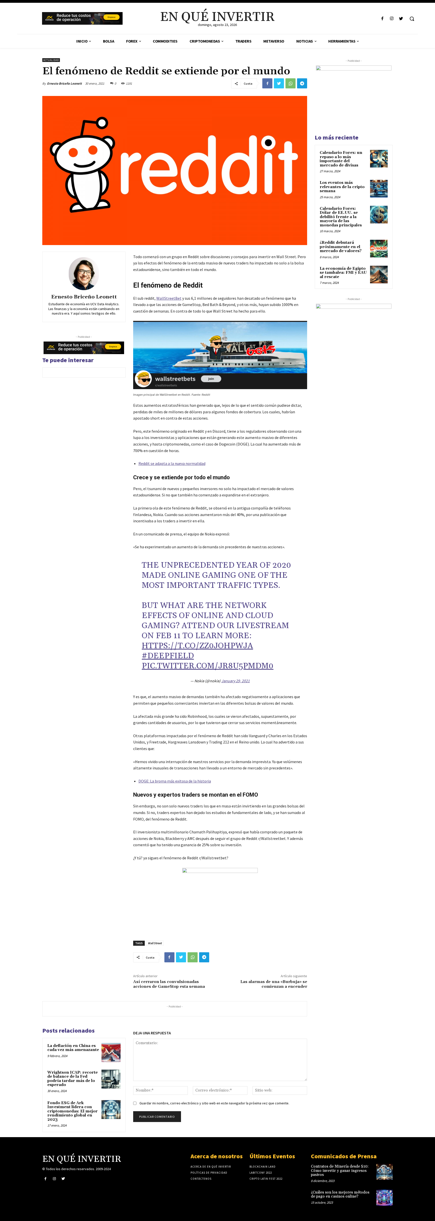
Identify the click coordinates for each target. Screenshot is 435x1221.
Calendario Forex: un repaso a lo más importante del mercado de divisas (341, 159)
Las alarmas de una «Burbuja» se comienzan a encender (273, 984)
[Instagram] (391, 18)
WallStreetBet (169, 298)
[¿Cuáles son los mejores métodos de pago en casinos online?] (384, 1198)
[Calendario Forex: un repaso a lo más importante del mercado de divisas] (379, 158)
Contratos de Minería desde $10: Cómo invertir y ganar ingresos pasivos (340, 1170)
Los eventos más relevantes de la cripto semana (342, 186)
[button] (412, 19)
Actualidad (51, 60)
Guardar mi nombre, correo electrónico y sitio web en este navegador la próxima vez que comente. (214, 1103)
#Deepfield (168, 656)
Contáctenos (201, 1178)
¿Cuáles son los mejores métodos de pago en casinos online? (340, 1194)
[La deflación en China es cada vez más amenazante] (111, 1052)
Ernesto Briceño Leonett (64, 83)
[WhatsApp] (290, 83)
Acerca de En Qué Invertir (211, 1166)
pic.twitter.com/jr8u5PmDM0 (207, 666)
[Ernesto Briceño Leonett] (84, 273)
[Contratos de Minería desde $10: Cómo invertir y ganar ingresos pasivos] (384, 1172)
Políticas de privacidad (209, 1172)
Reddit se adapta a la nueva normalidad (171, 463)
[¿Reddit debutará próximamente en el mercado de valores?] (379, 248)
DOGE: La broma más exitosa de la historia (174, 781)
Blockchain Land (262, 1166)
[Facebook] (382, 18)
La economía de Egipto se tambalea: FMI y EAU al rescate (343, 272)
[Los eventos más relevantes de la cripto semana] (379, 188)
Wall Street (155, 943)
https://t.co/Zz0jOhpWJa (197, 646)
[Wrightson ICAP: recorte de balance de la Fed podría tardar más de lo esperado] (111, 1079)
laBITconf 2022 (260, 1172)
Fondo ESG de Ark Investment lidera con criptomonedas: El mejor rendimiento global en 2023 (72, 1111)
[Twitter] (401, 18)
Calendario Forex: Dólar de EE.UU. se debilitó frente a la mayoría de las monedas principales (341, 217)
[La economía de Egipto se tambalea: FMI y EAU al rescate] (379, 274)
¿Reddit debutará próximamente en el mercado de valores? (340, 246)
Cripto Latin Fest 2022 (265, 1178)
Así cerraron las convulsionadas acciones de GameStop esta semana (169, 984)
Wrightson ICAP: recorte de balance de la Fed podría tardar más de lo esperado (72, 1079)
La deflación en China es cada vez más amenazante (73, 1048)
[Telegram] (302, 83)
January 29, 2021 (235, 680)
